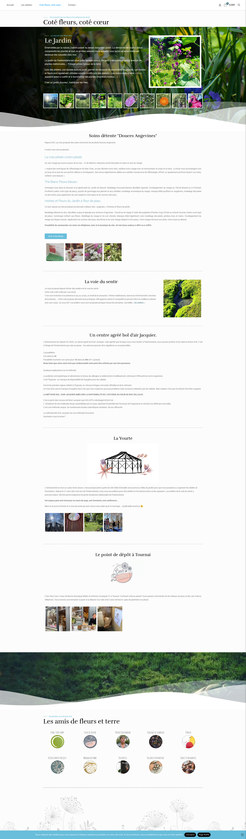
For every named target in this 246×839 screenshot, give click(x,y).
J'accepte (190, 834)
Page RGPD (204, 834)
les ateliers (139, 303)
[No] (242, 834)
